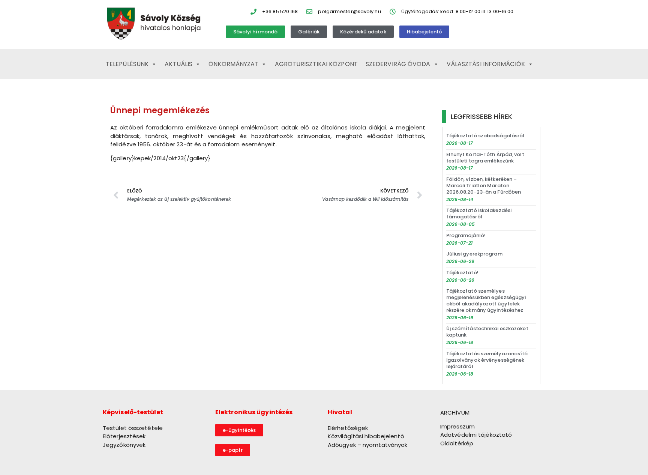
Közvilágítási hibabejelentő (366, 436)
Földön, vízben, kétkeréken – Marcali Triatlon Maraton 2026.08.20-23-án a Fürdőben (483, 185)
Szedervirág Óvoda (398, 64)
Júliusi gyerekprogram (474, 253)
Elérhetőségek (348, 428)
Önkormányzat (233, 64)
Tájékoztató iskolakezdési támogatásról (479, 213)
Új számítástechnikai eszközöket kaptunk (487, 331)
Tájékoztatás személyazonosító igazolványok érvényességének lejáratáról (487, 360)
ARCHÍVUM (455, 412)
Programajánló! (466, 235)
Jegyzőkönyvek (124, 445)
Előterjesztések (124, 436)
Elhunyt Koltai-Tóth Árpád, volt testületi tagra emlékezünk (485, 157)
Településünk (127, 64)
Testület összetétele (133, 428)
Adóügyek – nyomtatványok (367, 445)
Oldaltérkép (456, 443)
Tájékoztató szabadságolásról (485, 135)
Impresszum (457, 426)
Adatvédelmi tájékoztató (476, 435)
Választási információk (486, 64)
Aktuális (178, 64)
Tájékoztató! (462, 272)
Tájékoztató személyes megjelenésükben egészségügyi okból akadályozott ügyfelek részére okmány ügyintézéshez (486, 300)
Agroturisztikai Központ (316, 64)
